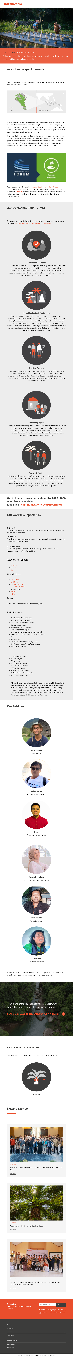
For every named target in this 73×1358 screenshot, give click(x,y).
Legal (35, 1356)
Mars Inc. (14, 567)
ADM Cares (15, 580)
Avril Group (14, 582)
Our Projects (11, 52)
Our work (10, 1325)
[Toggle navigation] (66, 3)
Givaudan (14, 591)
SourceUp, (19, 192)
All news (63, 1112)
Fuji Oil (13, 594)
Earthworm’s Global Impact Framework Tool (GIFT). (33, 223)
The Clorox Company (18, 587)
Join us (9, 1332)
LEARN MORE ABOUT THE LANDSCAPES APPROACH (33, 1014)
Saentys (52, 1356)
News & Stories (12, 1341)
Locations (10, 1335)
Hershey (14, 565)
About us (10, 1328)
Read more (13, 1173)
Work (4, 52)
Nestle (13, 570)
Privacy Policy (41, 1356)
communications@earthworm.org (41, 505)
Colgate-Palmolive (17, 584)
